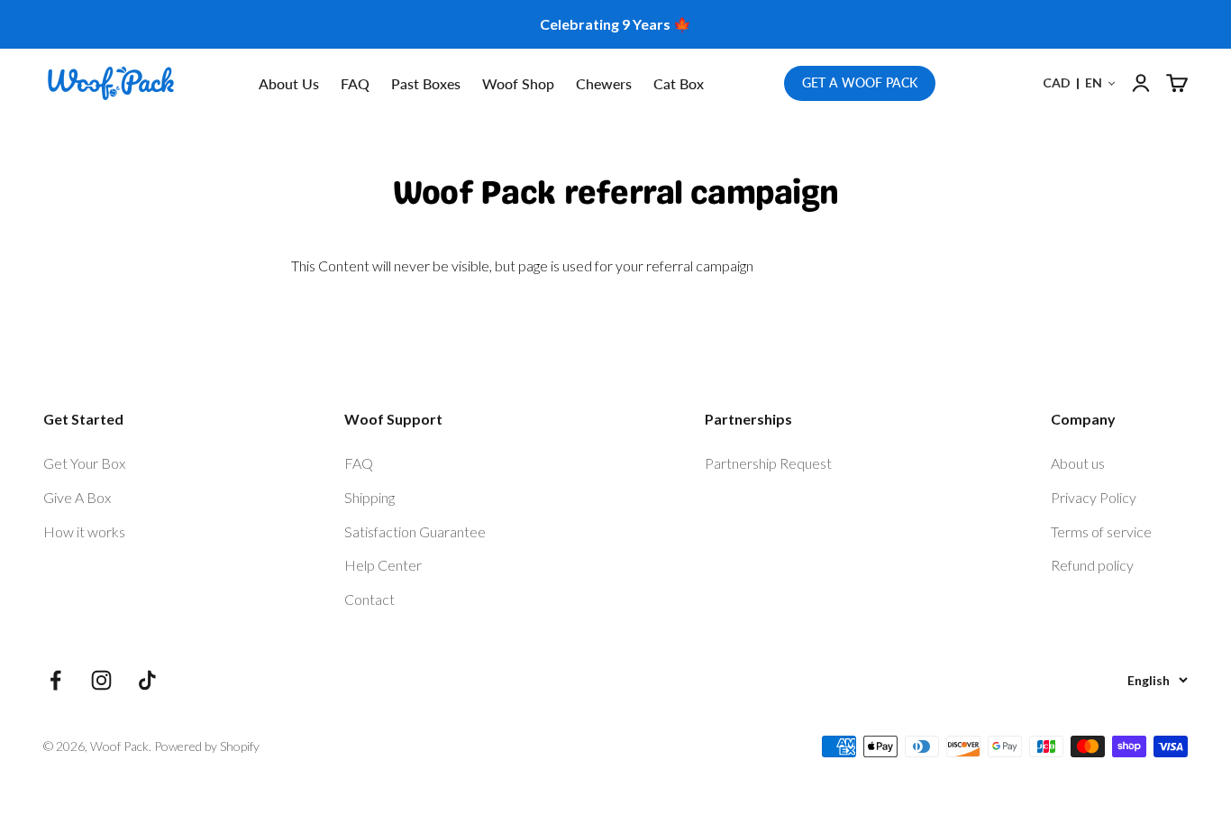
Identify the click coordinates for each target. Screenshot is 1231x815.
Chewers (604, 83)
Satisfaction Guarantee (415, 531)
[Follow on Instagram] (101, 680)
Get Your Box (84, 463)
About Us (289, 83)
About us (1078, 463)
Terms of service (1101, 531)
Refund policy (1092, 564)
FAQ (355, 83)
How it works (84, 531)
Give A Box (77, 497)
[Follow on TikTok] (147, 680)
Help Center (383, 564)
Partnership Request (768, 463)
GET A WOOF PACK (859, 82)
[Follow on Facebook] (55, 680)
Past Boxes (425, 83)
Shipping (369, 497)
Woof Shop (518, 83)
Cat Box (678, 83)
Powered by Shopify (207, 746)
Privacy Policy (1093, 497)
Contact (369, 599)
